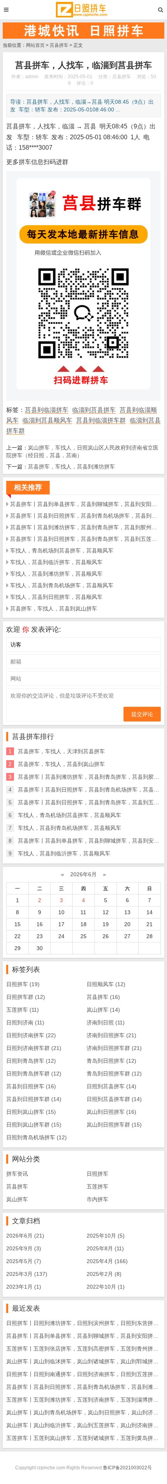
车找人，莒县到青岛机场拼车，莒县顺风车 (61, 585)
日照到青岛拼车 (31, 1061)
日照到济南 (25, 1022)
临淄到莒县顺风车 (47, 420)
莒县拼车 (59, 45)
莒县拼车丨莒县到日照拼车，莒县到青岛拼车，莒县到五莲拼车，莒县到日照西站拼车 (85, 539)
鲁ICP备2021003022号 (127, 1467)
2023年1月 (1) (23, 1287)
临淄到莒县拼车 (94, 410)
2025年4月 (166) (107, 1261)
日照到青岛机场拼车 (36, 1137)
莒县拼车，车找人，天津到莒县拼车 (61, 751)
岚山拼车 (103, 1010)
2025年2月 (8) (104, 1274)
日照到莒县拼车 (111, 1086)
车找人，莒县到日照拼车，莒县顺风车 (56, 597)
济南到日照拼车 (111, 1035)
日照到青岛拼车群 (33, 1073)
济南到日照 (106, 1022)
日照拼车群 (25, 997)
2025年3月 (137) (26, 1274)
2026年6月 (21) (25, 1236)
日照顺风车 (106, 984)
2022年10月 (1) (106, 1287)
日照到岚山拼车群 (33, 1125)
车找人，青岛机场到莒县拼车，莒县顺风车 (61, 550)
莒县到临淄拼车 (46, 410)
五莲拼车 (22, 1010)
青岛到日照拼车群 (114, 1073)
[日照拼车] (83, 9)
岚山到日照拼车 (111, 1112)
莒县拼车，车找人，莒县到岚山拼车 (53, 608)
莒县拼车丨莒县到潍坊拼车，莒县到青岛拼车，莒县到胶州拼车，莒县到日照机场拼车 (85, 527)
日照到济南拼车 (31, 1035)
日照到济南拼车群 (33, 1048)
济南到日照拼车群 (114, 1048)
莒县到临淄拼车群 (101, 420)
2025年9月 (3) (23, 1248)
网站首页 (35, 45)
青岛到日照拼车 (111, 1061)
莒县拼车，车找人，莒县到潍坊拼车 (71, 466)
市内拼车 (97, 1199)
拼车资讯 (17, 1174)
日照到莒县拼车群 (114, 1099)
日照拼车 (23, 984)
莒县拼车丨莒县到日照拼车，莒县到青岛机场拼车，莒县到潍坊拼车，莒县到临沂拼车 (85, 516)
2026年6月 (83, 874)
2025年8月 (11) (105, 1248)
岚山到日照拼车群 (114, 1125)
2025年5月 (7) (23, 1261)
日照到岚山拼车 (31, 1112)
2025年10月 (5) (106, 1236)
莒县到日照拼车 (31, 1086)
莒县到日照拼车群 (33, 1099)
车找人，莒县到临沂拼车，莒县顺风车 (56, 562)
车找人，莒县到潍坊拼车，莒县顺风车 (56, 574)
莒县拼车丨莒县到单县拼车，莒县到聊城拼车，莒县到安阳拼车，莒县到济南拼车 (85, 504)
